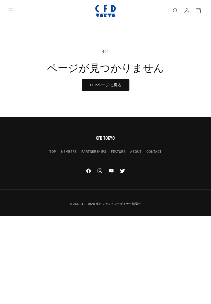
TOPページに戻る (106, 84)
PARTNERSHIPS (93, 151)
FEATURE (118, 151)
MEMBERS (69, 151)
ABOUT (136, 151)
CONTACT (154, 151)
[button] (10, 10)
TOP (52, 151)
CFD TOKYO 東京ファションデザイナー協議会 (111, 204)
